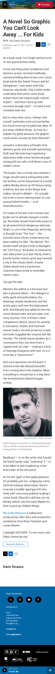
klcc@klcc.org (12, 623)
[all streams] (51, 670)
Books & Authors (15, 544)
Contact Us (11, 629)
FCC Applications (13, 634)
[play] (5, 670)
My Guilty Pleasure (14, 513)
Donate (45, 4)
